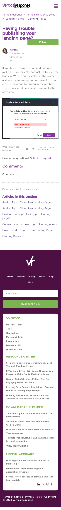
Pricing (31, 276)
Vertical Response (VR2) (41, 14)
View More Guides (17, 445)
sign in (13, 189)
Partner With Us (14, 337)
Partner (42, 276)
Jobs (9, 328)
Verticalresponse (12, 14)
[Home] (16, 6)
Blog (51, 276)
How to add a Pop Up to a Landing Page (27, 230)
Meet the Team (14, 324)
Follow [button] (43, 42)
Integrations (13, 341)
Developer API (14, 345)
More (30, 282)
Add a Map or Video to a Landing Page (26, 202)
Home (10, 276)
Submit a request (40, 158)
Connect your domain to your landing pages (29, 224)
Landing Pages (14, 18)
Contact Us (12, 333)
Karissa (14, 49)
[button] (27, 148)
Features (21, 276)
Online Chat (15, 349)
